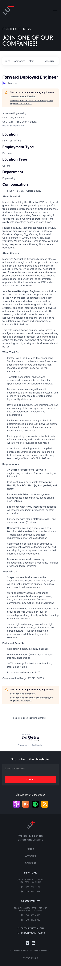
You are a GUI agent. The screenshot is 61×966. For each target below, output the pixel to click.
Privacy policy (24, 745)
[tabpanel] (30, 437)
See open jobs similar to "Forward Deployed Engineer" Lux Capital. (31, 102)
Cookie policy (37, 745)
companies (19, 60)
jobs (7, 60)
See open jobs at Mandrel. (23, 96)
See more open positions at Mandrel (30, 718)
